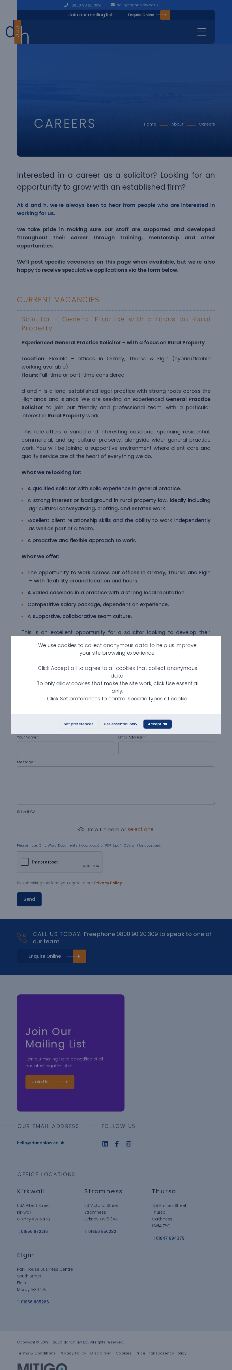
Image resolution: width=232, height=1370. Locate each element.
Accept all (157, 724)
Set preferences (78, 724)
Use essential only (121, 724)
